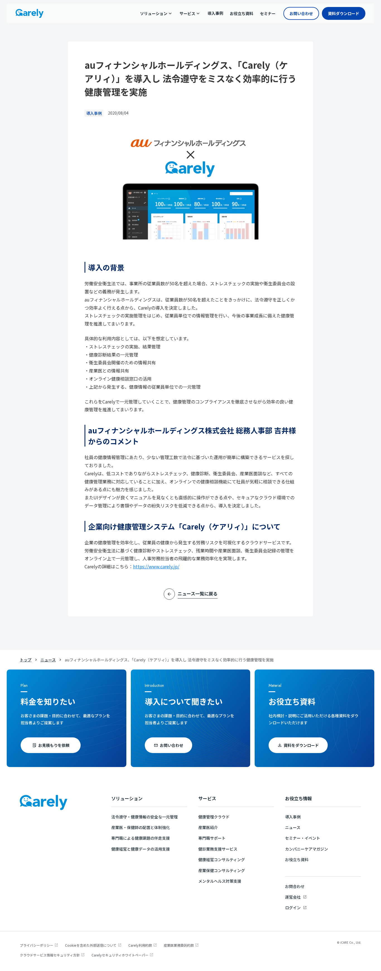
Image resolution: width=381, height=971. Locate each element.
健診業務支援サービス (217, 849)
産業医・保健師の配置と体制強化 (140, 827)
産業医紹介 (208, 827)
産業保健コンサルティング (221, 870)
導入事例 (293, 817)
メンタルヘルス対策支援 (219, 881)
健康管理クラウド (214, 817)
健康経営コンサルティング (221, 859)
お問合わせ (295, 886)
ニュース (48, 660)
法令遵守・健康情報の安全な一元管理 (144, 817)
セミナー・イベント (302, 838)
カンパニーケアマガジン (306, 849)
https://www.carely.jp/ (156, 566)
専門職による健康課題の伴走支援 (140, 838)
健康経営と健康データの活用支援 (140, 849)
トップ (26, 660)
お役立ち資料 (296, 859)
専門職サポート (212, 838)
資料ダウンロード (343, 13)
